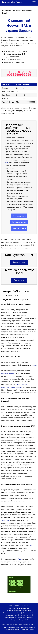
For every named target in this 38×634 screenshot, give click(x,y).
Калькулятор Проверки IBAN (19, 620)
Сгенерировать (19, 262)
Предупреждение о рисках (11, 613)
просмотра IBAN (7, 373)
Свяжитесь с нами (28, 613)
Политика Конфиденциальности (19, 608)
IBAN (15, 10)
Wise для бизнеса (19, 228)
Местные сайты (14, 605)
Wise (6, 163)
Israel (4, 13)
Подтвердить (19, 280)
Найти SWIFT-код (11, 615)
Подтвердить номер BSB (25, 617)
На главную (6, 10)
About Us (25, 605)
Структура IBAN (24, 10)
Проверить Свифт (25, 615)
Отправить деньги (19, 222)
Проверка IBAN (9, 617)
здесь (34, 365)
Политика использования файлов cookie (18, 610)
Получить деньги (19, 216)
